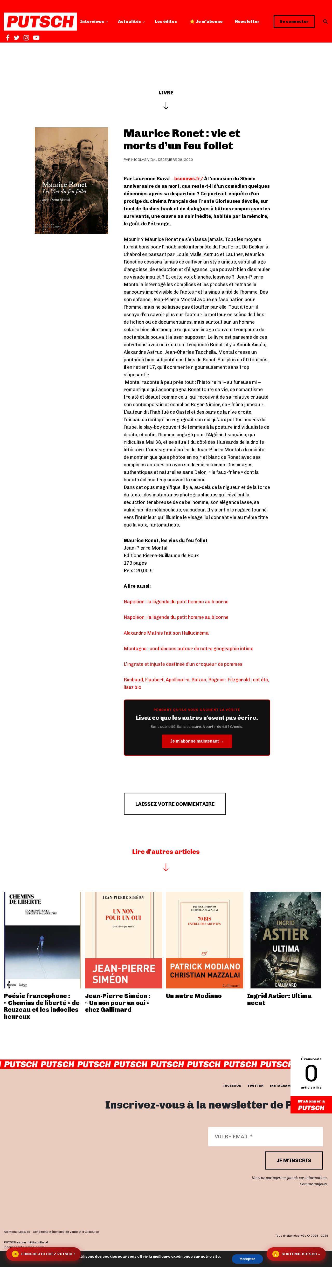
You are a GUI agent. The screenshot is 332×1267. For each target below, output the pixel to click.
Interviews (92, 21)
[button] (325, 21)
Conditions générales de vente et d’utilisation (66, 1232)
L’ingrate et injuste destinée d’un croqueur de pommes (183, 664)
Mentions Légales (17, 1232)
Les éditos (166, 21)
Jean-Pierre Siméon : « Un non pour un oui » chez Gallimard (117, 1002)
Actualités (129, 21)
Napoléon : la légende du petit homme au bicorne (176, 602)
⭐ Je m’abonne (206, 21)
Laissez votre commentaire (175, 804)
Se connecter (294, 21)
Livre (166, 92)
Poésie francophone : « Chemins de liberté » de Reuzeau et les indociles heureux (42, 1006)
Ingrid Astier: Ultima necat (279, 999)
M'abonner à (311, 1101)
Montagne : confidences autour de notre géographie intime (188, 649)
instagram (280, 1086)
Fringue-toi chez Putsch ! (44, 1253)
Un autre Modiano (194, 996)
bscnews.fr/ (188, 179)
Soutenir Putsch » (296, 1253)
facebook (232, 1086)
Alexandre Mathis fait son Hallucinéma (166, 633)
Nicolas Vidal (144, 159)
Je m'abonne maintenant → (197, 741)
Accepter (247, 1258)
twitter (255, 1086)
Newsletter (247, 21)
